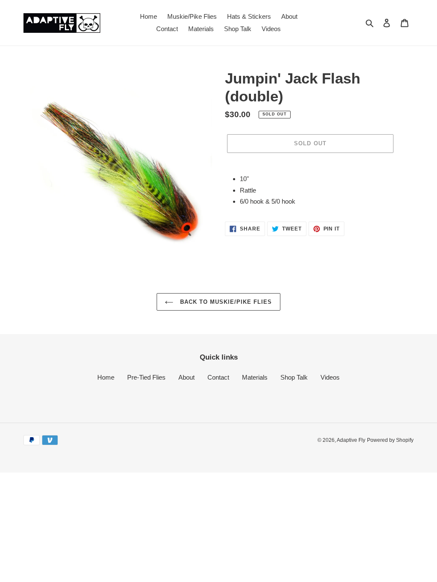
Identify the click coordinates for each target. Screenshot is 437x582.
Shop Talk (294, 377)
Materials (255, 377)
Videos (330, 377)
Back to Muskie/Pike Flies (225, 302)
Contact (218, 377)
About (186, 377)
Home (105, 377)
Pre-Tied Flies (146, 377)
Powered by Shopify (390, 440)
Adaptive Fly (351, 440)
